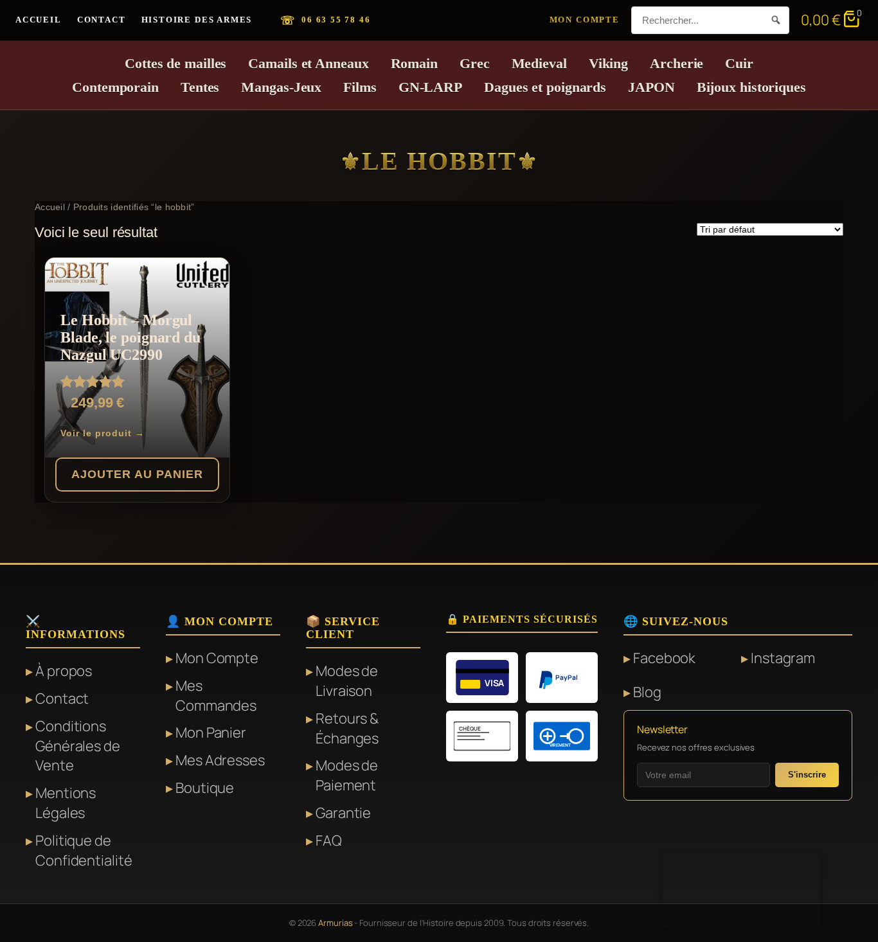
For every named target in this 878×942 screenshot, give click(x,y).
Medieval (539, 63)
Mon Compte (585, 19)
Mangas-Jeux (281, 87)
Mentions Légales (65, 802)
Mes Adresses (220, 760)
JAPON (651, 87)
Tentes (200, 87)
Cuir (739, 63)
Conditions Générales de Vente (77, 746)
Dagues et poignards (545, 87)
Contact (101, 19)
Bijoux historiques (751, 87)
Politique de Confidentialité (83, 850)
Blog (647, 692)
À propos (63, 670)
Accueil (38, 19)
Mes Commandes (215, 695)
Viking (608, 63)
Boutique (204, 787)
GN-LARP (430, 87)
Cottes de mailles (175, 63)
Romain (414, 63)
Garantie (343, 812)
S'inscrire (807, 774)
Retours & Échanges (347, 728)
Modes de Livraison (347, 680)
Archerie (676, 63)
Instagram (783, 658)
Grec (475, 63)
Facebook (664, 658)
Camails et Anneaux (308, 63)
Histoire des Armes (197, 19)
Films (360, 87)
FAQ (329, 840)
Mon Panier (210, 732)
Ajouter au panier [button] (137, 474)
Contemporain (115, 87)
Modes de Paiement (347, 775)
